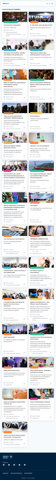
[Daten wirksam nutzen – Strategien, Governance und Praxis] (50, 384)
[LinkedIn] (3, 464)
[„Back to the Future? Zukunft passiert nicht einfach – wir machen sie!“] (24, 443)
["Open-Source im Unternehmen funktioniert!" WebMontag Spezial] (24, 128)
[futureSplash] (50, 221)
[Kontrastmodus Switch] (47, 3)
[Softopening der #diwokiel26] (24, 35)
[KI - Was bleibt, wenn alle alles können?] (50, 35)
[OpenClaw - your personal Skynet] (50, 156)
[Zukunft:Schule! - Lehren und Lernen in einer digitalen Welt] (24, 284)
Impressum (5, 473)
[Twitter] (19, 464)
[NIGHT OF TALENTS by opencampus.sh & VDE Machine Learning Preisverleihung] (24, 98)
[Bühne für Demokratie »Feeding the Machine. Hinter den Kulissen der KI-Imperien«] (50, 98)
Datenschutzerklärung (16, 473)
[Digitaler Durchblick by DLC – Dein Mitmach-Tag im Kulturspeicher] (50, 319)
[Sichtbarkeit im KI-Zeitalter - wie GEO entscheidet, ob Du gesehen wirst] (24, 64)
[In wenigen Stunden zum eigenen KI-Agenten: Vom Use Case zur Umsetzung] (24, 319)
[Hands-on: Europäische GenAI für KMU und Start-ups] (24, 417)
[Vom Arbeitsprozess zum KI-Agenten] (24, 252)
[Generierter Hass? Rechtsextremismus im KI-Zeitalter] (50, 352)
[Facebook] (14, 464)
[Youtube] (24, 464)
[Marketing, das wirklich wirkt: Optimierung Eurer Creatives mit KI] (50, 64)
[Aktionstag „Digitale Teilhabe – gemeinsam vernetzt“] (24, 156)
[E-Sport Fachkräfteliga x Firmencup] (50, 417)
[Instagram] (9, 464)
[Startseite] (6, 3)
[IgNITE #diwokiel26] (24, 352)
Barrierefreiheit (28, 473)
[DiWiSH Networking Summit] (24, 384)
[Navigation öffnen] (52, 3)
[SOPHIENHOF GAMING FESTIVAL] (50, 252)
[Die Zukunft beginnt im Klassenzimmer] (50, 284)
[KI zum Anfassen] (50, 128)
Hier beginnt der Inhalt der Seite (9, 7)
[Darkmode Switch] (49, 3)
